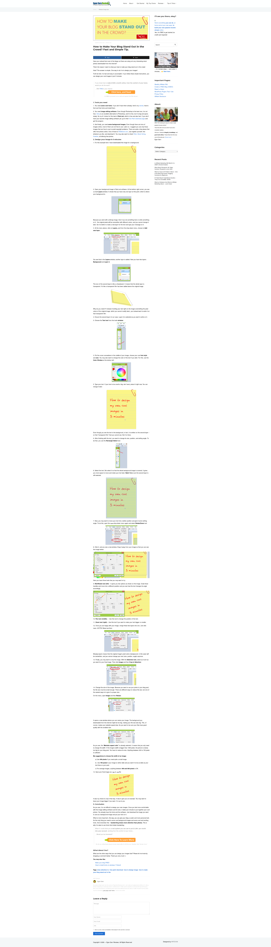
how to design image (131, 870)
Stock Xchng (141, 134)
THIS (101, 89)
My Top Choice (151, 3)
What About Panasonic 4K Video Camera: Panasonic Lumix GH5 (164, 168)
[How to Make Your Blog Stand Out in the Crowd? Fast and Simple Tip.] (121, 28)
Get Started (140, 3)
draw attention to (103, 870)
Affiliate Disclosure (160, 96)
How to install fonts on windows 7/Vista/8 (108, 865)
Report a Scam (159, 89)
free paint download (116, 870)
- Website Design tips (99, 42)
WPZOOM (174, 942)
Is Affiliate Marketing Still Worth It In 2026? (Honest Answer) (165, 164)
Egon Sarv (100, 881)
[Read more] (168, 137)
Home (125, 3)
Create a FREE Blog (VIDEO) (164, 87)
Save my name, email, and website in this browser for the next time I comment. (112, 929)
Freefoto (95, 136)
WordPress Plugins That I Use (164, 92)
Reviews (160, 3)
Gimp (98, 114)
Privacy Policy (159, 94)
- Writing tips (108, 42)
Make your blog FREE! (102, 863)
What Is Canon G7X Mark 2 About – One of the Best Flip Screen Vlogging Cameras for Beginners (166, 173)
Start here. (167, 71)
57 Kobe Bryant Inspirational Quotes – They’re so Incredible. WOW (165, 178)
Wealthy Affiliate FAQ (161, 84)
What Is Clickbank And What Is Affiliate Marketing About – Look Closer (166, 183)
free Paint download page (137, 119)
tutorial (141, 106)
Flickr (135, 134)
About (131, 3)
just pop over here (109, 890)
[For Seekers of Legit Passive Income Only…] (102, 4)
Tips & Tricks (171, 3)
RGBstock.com (123, 132)
